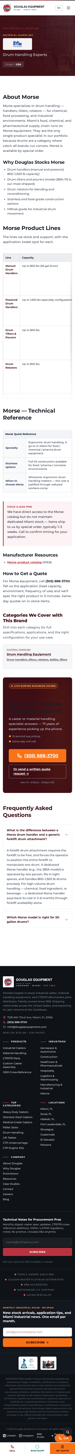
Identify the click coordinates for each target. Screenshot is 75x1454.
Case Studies (11, 1184)
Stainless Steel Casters (17, 1117)
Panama (45, 1144)
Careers (8, 1194)
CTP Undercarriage (15, 1142)
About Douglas (12, 1163)
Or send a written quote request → (31, 771)
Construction (49, 1056)
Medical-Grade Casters (17, 1122)
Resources (9, 1178)
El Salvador (47, 1139)
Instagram (28, 1435)
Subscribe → (37, 1342)
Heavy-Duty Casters (15, 1112)
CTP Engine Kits (13, 1148)
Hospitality (47, 1070)
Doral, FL (46, 1114)
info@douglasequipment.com (27, 1027)
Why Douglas (12, 1168)
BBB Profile (40, 1435)
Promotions (10, 1173)
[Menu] (68, 7)
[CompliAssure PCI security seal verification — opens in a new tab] (48, 1363)
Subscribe (37, 1252)
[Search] (67, 1432)
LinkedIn (11, 1435)
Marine (45, 1093)
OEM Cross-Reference (17, 1072)
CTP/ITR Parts (11, 1058)
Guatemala (47, 1134)
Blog (6, 1199)
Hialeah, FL (47, 1119)
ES (59, 7)
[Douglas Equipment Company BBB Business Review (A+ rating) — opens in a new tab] (28, 1363)
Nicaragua (46, 1129)
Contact (8, 1189)
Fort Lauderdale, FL (53, 1124)
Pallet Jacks (10, 1127)
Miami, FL (46, 1109)
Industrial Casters (14, 1048)
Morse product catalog (24, 562)
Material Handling (25, 28)
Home (7, 28)
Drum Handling (13, 1132)
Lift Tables (9, 1137)
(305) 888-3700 (41, 755)
